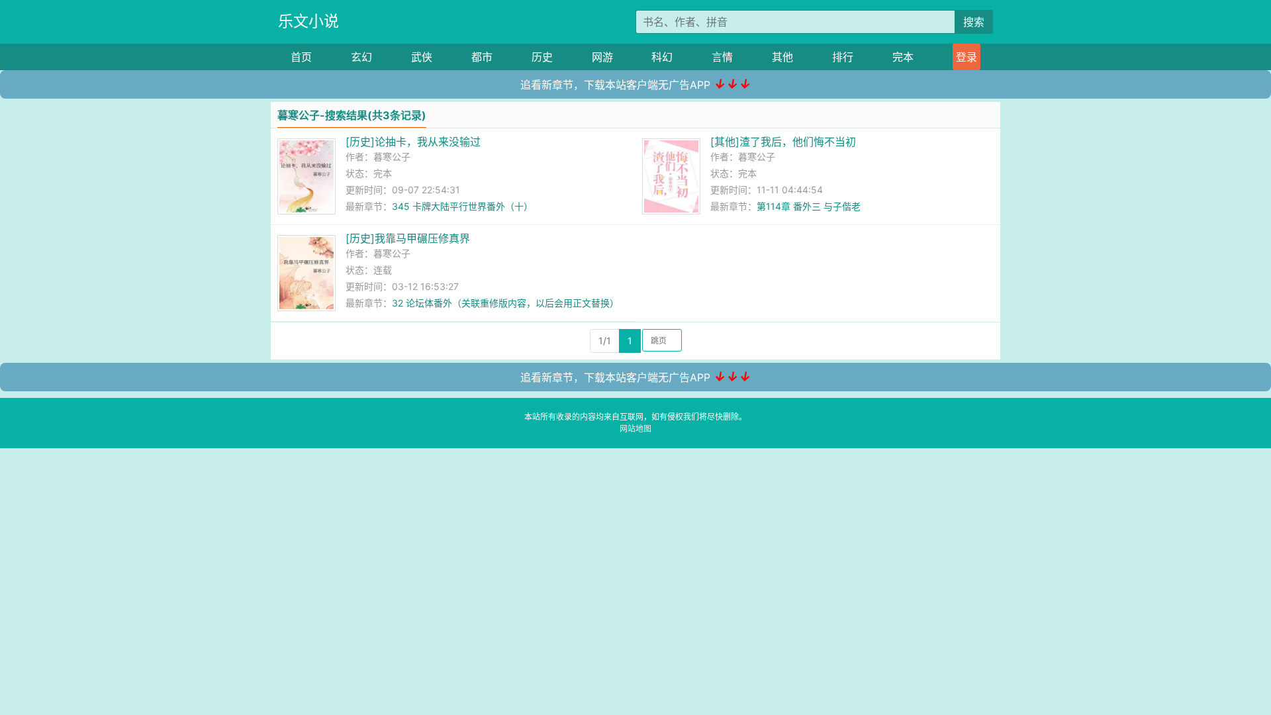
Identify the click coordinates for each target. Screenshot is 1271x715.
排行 (842, 57)
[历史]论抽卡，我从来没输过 (413, 141)
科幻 (662, 57)
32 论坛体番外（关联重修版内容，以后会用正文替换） (505, 303)
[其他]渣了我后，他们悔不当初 (783, 141)
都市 (482, 57)
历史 (542, 57)
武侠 (421, 57)
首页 (301, 57)
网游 (602, 57)
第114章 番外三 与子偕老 (809, 206)
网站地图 (635, 429)
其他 (782, 57)
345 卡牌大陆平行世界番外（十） (462, 206)
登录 (966, 57)
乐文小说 (308, 21)
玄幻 (361, 57)
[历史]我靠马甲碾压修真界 (408, 238)
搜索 (973, 21)
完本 (903, 57)
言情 (722, 57)
